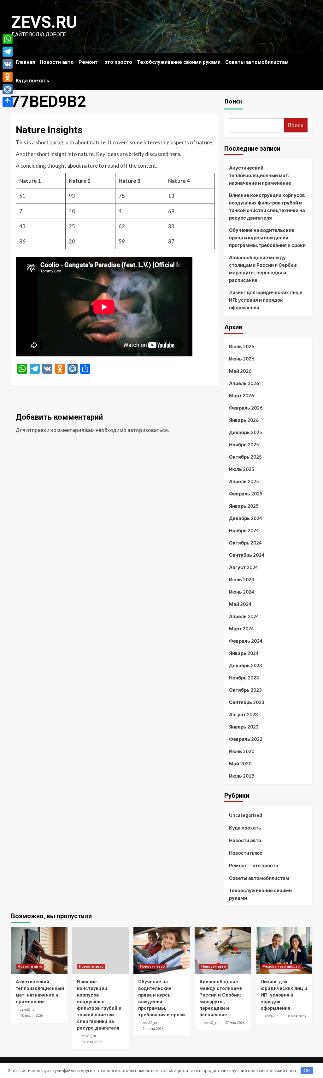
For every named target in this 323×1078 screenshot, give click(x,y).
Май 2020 (240, 763)
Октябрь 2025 (245, 457)
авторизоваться (147, 430)
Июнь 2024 (241, 592)
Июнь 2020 (241, 751)
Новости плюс (245, 853)
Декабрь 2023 (245, 665)
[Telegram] (7, 51)
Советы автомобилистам (257, 62)
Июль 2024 (241, 579)
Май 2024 (240, 604)
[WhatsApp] (7, 39)
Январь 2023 (244, 726)
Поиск (233, 101)
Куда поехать (32, 81)
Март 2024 (241, 628)
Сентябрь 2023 (246, 702)
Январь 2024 (244, 653)
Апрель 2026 (244, 383)
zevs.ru (44, 22)
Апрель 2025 (244, 481)
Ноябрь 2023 (244, 677)
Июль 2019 (241, 776)
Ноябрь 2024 (244, 530)
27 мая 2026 (234, 1023)
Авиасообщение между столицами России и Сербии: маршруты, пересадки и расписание (263, 268)
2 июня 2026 (153, 1029)
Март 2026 (241, 395)
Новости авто (57, 62)
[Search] (308, 60)
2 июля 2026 (91, 1042)
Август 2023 (243, 714)
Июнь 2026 (241, 358)
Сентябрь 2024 (246, 555)
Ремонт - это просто (281, 966)
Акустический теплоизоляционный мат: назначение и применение (260, 175)
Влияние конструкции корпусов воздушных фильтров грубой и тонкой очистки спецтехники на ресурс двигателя (267, 206)
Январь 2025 (244, 506)
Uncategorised (245, 815)
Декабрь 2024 (245, 518)
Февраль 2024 (245, 641)
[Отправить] (7, 102)
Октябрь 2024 (245, 542)
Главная (25, 62)
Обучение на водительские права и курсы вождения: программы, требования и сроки (267, 237)
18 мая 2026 (296, 1016)
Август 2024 (243, 567)
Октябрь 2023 (245, 690)
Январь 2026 (244, 420)
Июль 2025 (241, 469)
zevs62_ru (27, 1009)
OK (307, 1070)
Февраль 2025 (245, 493)
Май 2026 (240, 371)
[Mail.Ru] (7, 89)
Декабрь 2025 (245, 432)
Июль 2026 (241, 346)
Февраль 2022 (245, 739)
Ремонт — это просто (105, 62)
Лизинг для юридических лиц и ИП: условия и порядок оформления (265, 299)
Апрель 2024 (244, 616)
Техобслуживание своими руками (178, 62)
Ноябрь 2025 (244, 444)
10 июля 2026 (31, 1016)
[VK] (7, 64)
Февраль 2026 (245, 408)
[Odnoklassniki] (7, 76)
